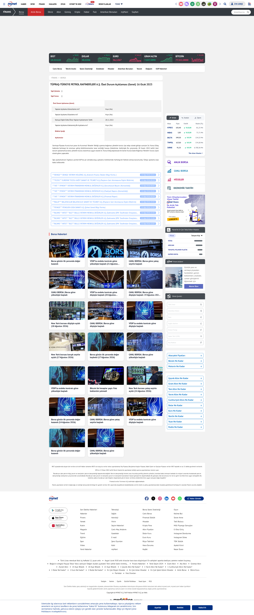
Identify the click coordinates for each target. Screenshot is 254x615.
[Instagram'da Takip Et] (160, 498)
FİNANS (7, 11)
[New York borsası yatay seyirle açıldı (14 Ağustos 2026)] (145, 375)
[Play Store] (58, 510)
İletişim (103, 581)
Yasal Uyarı (142, 581)
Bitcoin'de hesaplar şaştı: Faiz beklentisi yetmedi (103, 389)
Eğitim (82, 537)
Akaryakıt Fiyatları (176, 355)
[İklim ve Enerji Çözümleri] (204, 4)
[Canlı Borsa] (198, 4)
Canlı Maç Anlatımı (118, 529)
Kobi (113, 545)
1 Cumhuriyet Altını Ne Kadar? (179, 567)
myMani (124, 12)
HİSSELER (179, 179)
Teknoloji (115, 509)
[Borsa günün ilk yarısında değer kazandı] (67, 248)
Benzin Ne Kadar (175, 361)
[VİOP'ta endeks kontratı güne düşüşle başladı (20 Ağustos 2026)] (106, 279)
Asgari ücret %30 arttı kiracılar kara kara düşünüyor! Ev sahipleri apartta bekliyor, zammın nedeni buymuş (147, 560)
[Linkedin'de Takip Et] (167, 498)
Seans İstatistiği (86, 69)
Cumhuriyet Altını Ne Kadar (181, 400)
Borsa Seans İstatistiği (151, 509)
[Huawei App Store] (58, 526)
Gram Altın (171, 564)
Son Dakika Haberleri (88, 509)
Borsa (21, 12)
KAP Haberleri (161, 69)
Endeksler (100, 69)
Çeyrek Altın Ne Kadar (178, 378)
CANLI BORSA (181, 170)
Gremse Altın (196, 564)
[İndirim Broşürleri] (181, 4)
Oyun (176, 509)
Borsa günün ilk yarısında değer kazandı (65, 262)
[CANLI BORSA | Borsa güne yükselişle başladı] (67, 279)
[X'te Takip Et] (153, 498)
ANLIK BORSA (181, 162)
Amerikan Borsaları (108, 12)
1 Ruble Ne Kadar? (95, 570)
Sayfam (135, 12)
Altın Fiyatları (148, 529)
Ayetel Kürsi (179, 545)
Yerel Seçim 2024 (156, 564)
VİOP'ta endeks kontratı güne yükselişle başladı (64, 389)
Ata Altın (183, 564)
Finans (82, 517)
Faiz (95, 12)
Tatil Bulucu (178, 521)
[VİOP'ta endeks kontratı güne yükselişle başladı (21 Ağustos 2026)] (106, 248)
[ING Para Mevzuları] (215, 4)
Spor (82, 541)
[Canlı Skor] (187, 4)
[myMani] (90, 4)
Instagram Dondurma (182, 533)
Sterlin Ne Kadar (175, 416)
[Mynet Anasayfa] (12, 3)
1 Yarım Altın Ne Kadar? (154, 567)
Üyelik (119, 581)
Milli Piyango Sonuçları (183, 525)
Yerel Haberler (86, 549)
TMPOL (170, 142)
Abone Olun (193, 286)
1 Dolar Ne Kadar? (58, 570)
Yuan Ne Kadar (175, 421)
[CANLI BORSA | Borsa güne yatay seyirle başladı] (145, 248)
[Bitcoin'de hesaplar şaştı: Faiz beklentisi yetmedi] (106, 375)
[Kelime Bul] (192, 4)
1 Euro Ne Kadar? (77, 570)
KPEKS (170, 128)
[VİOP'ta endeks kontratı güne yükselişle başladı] (67, 375)
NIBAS (169, 133)
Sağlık (113, 513)
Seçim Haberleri (117, 525)
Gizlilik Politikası (130, 581)
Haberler (83, 513)
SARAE (169, 148)
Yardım (111, 581)
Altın (59, 12)
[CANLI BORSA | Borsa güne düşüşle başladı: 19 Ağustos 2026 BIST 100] (145, 279)
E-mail (114, 537)
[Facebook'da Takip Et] (147, 498)
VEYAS (170, 241)
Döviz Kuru (194, 570)
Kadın (82, 525)
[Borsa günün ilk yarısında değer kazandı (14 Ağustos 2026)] (67, 406)
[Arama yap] (225, 4)
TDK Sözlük (178, 541)
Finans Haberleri (138, 564)
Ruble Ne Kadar (175, 427)
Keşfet (145, 549)
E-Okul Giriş (179, 529)
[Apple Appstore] (58, 518)
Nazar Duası (178, 549)
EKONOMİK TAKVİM (183, 187)
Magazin (83, 529)
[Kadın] (209, 4)
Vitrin (113, 521)
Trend (82, 533)
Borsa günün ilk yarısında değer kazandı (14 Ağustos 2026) (65, 421)
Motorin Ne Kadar (176, 366)
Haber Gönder (195, 498)
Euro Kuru (147, 537)
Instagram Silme (180, 537)
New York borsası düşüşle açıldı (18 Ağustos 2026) (65, 324)
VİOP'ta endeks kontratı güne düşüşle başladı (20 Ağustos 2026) (103, 293)
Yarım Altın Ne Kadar (177, 394)
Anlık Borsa (36, 12)
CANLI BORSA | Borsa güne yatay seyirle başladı (143, 262)
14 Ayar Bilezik (78, 567)
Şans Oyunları (117, 541)
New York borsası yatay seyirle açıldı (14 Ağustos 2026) (143, 389)
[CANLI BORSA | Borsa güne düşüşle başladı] (106, 310)
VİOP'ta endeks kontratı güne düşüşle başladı (142, 324)
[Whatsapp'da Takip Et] (180, 498)
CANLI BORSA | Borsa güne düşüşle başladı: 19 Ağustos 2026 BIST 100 (144, 293)
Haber (86, 12)
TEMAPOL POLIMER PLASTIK (177, 250)
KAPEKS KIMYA (173, 254)
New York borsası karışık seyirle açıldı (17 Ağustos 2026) (65, 356)
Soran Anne (178, 517)
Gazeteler (115, 533)
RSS (150, 581)
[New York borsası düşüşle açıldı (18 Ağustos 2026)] (67, 310)
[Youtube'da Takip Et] (173, 498)
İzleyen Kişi (195, 235)
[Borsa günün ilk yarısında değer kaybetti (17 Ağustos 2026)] (106, 342)
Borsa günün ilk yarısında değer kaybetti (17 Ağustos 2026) (104, 356)
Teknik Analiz (71, 69)
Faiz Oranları (131, 573)
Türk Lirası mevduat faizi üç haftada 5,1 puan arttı (80, 560)
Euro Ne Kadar (175, 410)
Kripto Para (147, 525)
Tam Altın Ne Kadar (177, 389)
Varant (139, 69)
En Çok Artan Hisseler (138, 570)
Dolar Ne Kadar (175, 405)
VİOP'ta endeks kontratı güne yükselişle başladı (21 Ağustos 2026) (104, 262)
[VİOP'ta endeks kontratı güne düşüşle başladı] (145, 310)
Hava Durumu (148, 545)
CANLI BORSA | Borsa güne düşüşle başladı (102, 324)
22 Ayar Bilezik (110, 567)
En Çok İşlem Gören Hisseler (162, 570)
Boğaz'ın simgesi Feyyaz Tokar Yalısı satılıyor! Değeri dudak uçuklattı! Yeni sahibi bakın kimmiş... (89, 564)
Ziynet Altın (63, 567)
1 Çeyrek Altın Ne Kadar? (130, 567)
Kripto (77, 12)
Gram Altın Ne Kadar (177, 383)
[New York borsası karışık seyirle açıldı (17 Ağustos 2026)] (67, 342)
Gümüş (68, 12)
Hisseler (111, 69)
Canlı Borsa (57, 69)
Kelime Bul (178, 513)
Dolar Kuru (147, 533)
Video (82, 545)
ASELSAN (171, 245)
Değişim (149, 69)
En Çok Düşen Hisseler (116, 570)
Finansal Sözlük (149, 517)
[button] (4, 4)
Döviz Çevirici (177, 296)
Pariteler (118, 573)
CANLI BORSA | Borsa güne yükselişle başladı (63, 293)
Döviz (50, 12)
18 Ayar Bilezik (94, 567)
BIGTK (169, 138)
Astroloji (114, 517)
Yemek (82, 521)
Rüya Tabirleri (148, 541)
